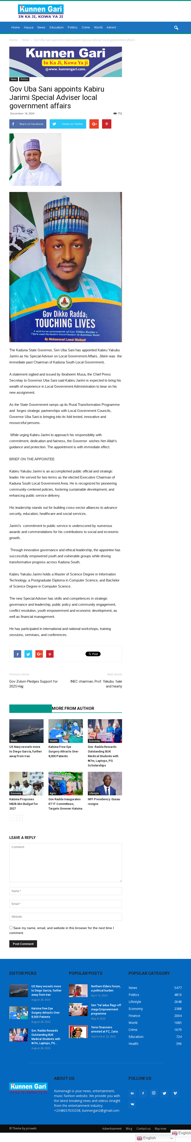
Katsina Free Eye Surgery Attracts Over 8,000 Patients (63, 751)
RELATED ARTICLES (28, 708)
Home (15, 27)
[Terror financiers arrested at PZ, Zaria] (78, 1031)
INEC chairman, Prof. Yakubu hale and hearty (96, 683)
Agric (53, 793)
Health (54, 740)
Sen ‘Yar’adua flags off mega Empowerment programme (106, 1009)
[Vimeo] (175, 1093)
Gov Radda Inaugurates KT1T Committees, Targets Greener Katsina (65, 803)
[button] (176, 28)
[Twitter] (164, 1093)
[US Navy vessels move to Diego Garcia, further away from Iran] (26, 731)
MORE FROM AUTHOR (73, 708)
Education (57, 27)
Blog (129, 1129)
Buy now (160, 1129)
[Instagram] (153, 1093)
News (41, 27)
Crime (86, 27)
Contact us (143, 1129)
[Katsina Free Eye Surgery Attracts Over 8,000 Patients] (65, 731)
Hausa (28, 27)
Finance (134, 1015)
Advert (111, 27)
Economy (94, 740)
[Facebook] (143, 1093)
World (98, 27)
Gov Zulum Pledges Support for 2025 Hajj (33, 683)
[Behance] (132, 1093)
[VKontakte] (132, 1104)
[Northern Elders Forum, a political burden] (78, 990)
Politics (73, 27)
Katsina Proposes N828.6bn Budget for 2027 (23, 803)
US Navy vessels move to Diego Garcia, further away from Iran (25, 751)
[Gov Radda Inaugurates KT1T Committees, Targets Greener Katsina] (65, 783)
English (149, 1138)
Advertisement (112, 1129)
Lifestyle (94, 793)
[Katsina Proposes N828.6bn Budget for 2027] (26, 783)
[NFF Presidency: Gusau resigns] (105, 783)
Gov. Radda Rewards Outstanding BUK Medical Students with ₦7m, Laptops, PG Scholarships (103, 756)
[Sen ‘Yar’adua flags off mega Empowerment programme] (78, 1009)
